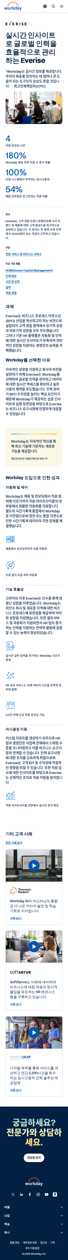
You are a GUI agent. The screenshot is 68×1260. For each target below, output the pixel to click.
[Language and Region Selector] (45, 6)
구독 (52, 1242)
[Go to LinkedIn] (21, 1194)
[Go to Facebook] (30, 1194)
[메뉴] (62, 6)
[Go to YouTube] (46, 1194)
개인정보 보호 (30, 1242)
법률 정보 (15, 1242)
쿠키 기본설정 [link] (32, 1248)
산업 (7, 1215)
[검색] (53, 6)
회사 (7, 1232)
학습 (7, 1224)
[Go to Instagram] (38, 1194)
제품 (7, 1207)
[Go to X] (13, 1194)
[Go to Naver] (55, 1194)
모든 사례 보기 (14, 843)
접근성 (43, 1242)
